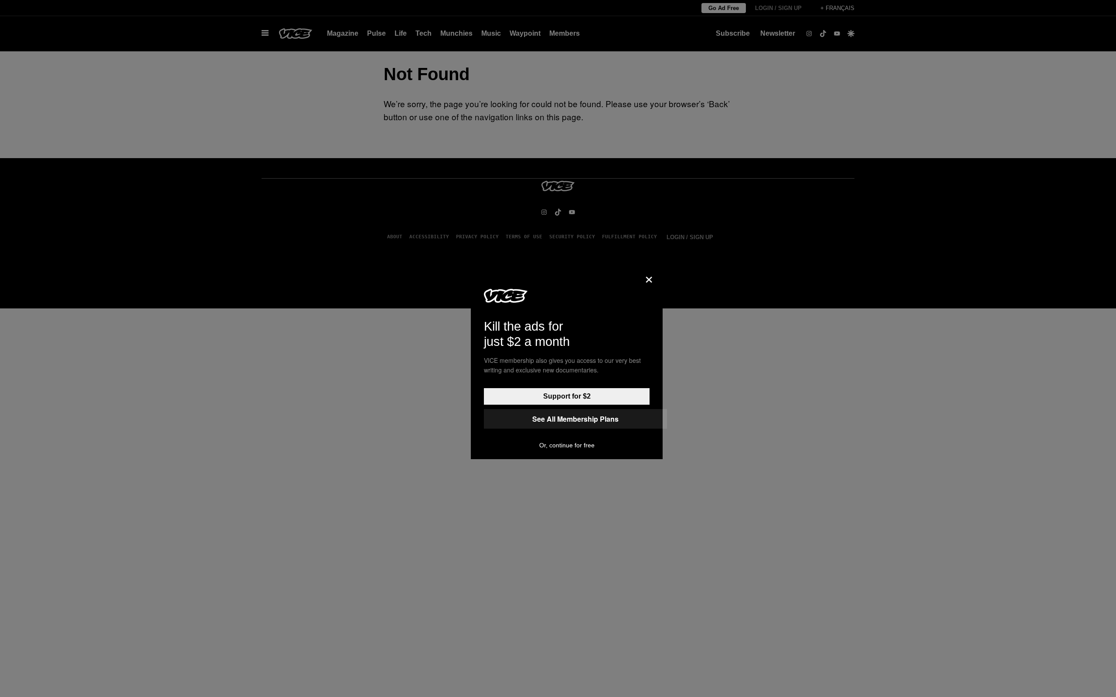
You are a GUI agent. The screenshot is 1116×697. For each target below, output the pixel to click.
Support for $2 (567, 396)
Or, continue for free (567, 445)
